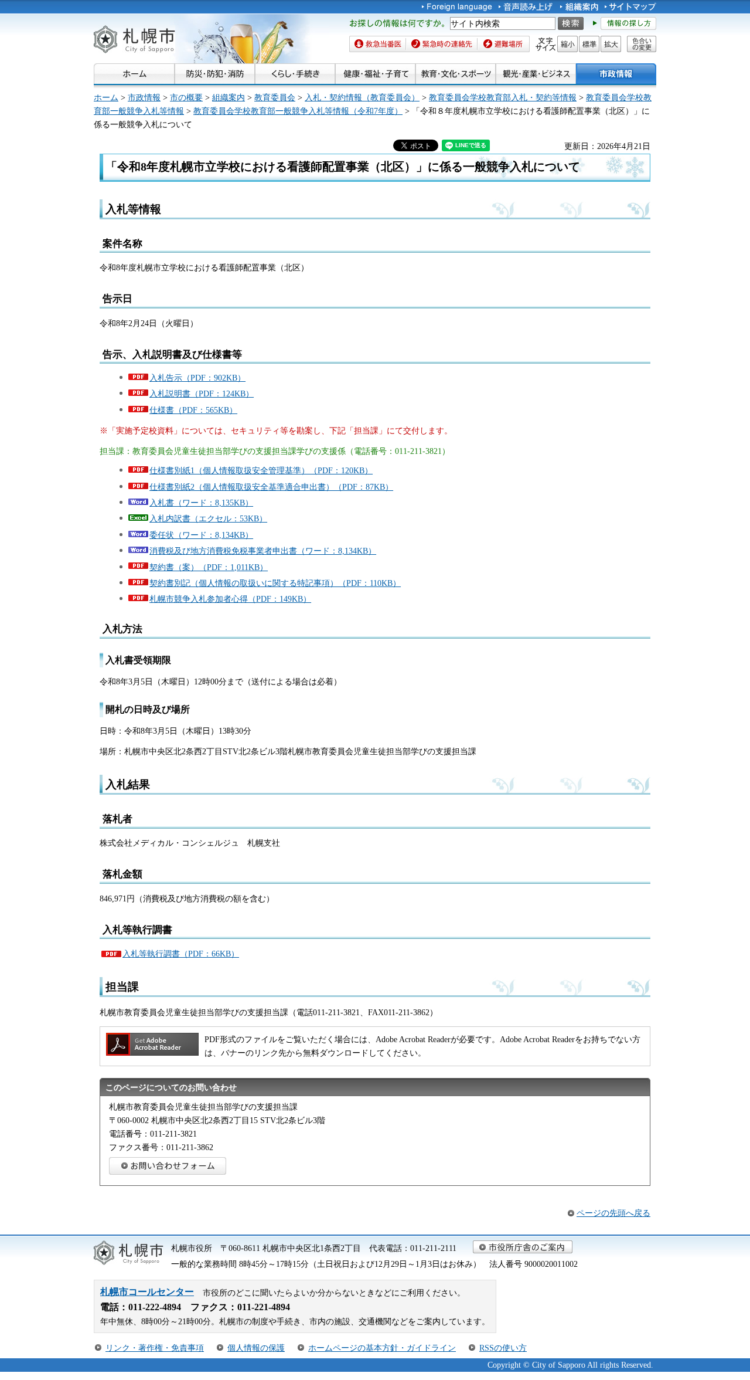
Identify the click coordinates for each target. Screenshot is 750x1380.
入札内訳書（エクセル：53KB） (208, 518)
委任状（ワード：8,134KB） (201, 535)
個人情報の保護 (256, 1347)
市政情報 (144, 97)
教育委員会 (274, 97)
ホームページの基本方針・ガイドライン (382, 1347)
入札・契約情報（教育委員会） (362, 97)
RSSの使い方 (503, 1347)
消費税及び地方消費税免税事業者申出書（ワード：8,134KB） (262, 550)
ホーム (106, 97)
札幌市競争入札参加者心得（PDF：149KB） (230, 598)
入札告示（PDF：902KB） (197, 377)
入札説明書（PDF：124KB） (201, 393)
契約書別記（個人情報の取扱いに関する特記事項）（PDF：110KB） (275, 583)
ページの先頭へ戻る (613, 1213)
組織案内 (228, 97)
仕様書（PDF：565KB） (193, 410)
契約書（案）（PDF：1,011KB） (208, 567)
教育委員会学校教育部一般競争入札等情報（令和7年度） (298, 111)
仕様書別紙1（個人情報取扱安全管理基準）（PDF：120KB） (261, 470)
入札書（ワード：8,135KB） (201, 502)
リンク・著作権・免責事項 (154, 1347)
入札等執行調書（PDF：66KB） (180, 953)
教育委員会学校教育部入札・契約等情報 (503, 97)
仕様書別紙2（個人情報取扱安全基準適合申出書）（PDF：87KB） (271, 486)
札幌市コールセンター (147, 1292)
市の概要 (186, 97)
